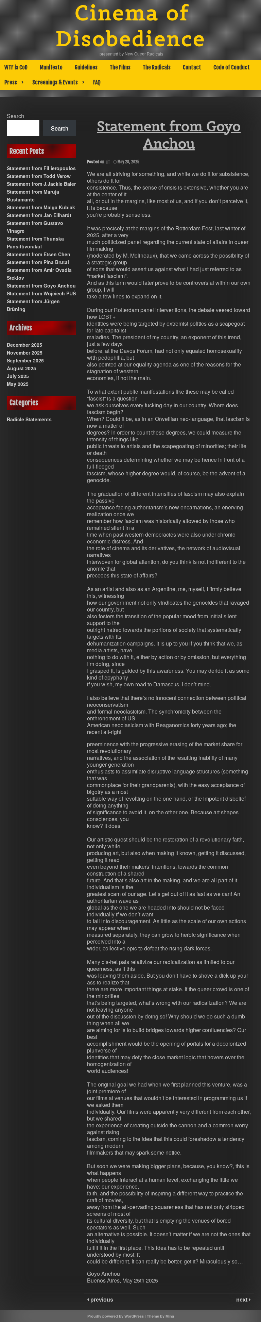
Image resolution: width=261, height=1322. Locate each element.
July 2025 (18, 376)
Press (10, 82)
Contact (192, 67)
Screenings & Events (55, 82)
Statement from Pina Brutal (38, 262)
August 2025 (21, 368)
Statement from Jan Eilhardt (39, 215)
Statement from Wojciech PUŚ (41, 293)
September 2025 (25, 360)
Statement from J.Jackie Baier (41, 183)
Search (15, 116)
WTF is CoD (16, 67)
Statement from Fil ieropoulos (41, 168)
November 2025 (24, 352)
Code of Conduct (231, 67)
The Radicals (157, 67)
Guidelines (86, 67)
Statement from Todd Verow (39, 176)
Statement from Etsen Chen (38, 254)
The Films (120, 67)
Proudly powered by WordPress (115, 1316)
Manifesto (51, 67)
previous (101, 1300)
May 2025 (18, 383)
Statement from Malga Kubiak (41, 207)
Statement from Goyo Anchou (41, 285)
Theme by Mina (160, 1316)
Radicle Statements (29, 419)
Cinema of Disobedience (131, 26)
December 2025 (24, 344)
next (242, 1300)
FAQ (97, 82)
